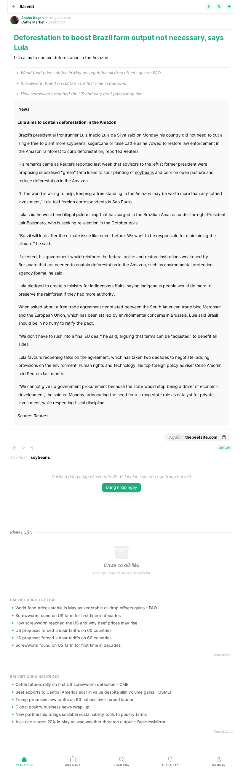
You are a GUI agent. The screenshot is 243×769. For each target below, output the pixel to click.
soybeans (144, 172)
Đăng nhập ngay (121, 487)
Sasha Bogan (32, 18)
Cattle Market (32, 22)
